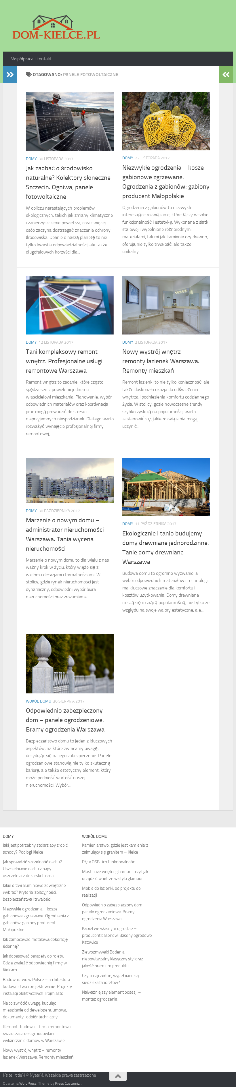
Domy (31, 158)
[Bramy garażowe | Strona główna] (56, 25)
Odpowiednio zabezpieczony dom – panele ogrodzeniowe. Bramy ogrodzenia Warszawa (65, 720)
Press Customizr (68, 1083)
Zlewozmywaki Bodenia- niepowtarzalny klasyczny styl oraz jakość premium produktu (112, 958)
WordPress (28, 1083)
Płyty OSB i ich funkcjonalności (109, 861)
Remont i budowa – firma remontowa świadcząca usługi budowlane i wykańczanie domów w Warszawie (37, 1033)
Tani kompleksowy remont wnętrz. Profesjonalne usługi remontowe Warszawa (64, 361)
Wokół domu (38, 701)
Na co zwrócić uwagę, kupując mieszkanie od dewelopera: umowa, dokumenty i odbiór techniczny (35, 1010)
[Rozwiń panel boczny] (10, 74)
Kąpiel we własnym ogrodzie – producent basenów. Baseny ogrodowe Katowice (117, 935)
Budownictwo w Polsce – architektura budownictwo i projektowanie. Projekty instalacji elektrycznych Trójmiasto (37, 986)
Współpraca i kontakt (31, 58)
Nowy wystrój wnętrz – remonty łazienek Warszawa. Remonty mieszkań (160, 361)
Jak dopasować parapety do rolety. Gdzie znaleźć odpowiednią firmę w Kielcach (35, 962)
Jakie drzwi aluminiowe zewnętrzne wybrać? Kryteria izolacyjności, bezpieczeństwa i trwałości (34, 892)
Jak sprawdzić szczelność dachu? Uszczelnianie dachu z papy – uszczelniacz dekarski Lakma (32, 868)
